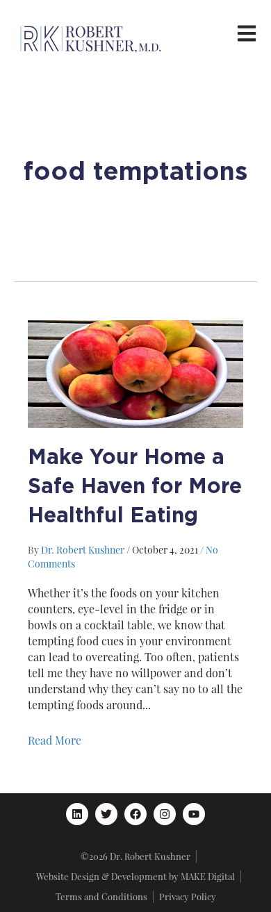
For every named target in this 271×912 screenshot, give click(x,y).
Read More (54, 740)
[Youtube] (194, 814)
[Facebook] (135, 814)
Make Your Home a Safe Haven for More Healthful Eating (135, 485)
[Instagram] (165, 814)
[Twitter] (106, 814)
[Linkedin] (77, 814)
